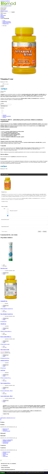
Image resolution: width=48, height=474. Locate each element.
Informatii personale (6, 451)
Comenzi (4, 453)
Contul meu (2, 0)
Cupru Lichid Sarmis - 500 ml (6, 396)
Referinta (2, 168)
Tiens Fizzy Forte (3, 268)
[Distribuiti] (3, 109)
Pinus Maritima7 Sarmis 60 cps (6, 313)
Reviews (4, 117)
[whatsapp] (0, 418)
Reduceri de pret (6, 428)
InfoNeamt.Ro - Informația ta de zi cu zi (7, 417)
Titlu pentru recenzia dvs (14, 210)
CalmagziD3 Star (3, 301)
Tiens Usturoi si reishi (4, 349)
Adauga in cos (4, 105)
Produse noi (5, 429)
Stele (4, 208)
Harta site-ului (5, 443)
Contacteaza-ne (5, 441)
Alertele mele (5, 456)
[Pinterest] (3, 113)
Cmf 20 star (2, 370)
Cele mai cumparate (6, 430)
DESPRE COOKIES (7, 440)
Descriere (4, 115)
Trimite (39, 231)
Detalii (4, 273)
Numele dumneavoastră (5, 226)
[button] (24, 5)
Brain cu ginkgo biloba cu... (5, 336)
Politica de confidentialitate (8, 439)
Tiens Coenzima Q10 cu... (5, 383)
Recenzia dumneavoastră (5, 219)
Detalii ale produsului (7, 116)
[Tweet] (3, 111)
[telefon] (0, 419)
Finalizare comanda (4, 10)
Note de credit (5, 454)
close (3, 472)
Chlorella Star (3, 323)
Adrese (4, 455)
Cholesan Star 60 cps (4, 360)
